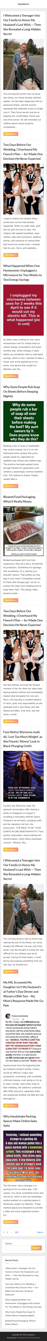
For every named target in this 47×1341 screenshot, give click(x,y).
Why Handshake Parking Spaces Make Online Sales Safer (20, 1120)
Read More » (11, 134)
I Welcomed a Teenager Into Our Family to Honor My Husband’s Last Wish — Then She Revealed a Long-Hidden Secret (22, 25)
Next (39, 1232)
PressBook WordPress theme (28, 1338)
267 (17, 1232)
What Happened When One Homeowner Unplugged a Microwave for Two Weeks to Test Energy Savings (23, 1303)
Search (8, 1243)
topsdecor (23, 3)
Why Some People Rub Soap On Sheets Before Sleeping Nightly (21, 391)
